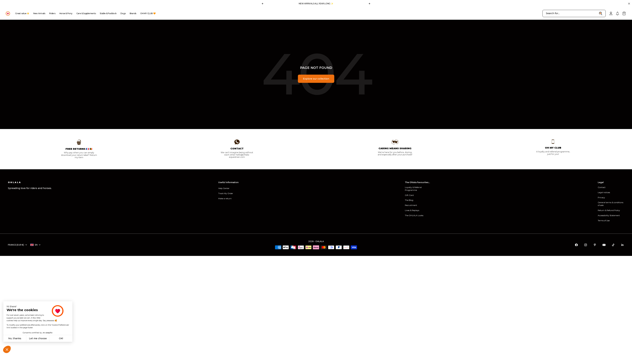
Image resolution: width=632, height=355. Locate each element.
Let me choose (38, 338)
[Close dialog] (378, 133)
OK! (61, 338)
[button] (7, 349)
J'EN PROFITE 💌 (294, 206)
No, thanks (14, 338)
